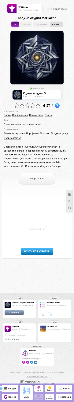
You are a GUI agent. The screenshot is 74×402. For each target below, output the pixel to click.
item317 (15, 305)
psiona (14, 329)
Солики (26, 24)
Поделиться (62, 305)
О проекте (36, 372)
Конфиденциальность (37, 376)
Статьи (48, 115)
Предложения (20, 115)
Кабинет (56, 24)
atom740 (50, 305)
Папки (7, 115)
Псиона (15, 326)
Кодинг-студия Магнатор (24, 302)
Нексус (54, 322)
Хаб (15, 24)
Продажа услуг (59, 133)
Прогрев (45, 133)
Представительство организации (22, 124)
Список (54, 298)
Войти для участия (37, 251)
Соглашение (58, 372)
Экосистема (37, 346)
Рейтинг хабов (58, 8)
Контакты (46, 372)
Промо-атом (36, 115)
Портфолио (32, 133)
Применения (41, 24)
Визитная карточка (14, 133)
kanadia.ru (52, 326)
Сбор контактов (12, 137)
